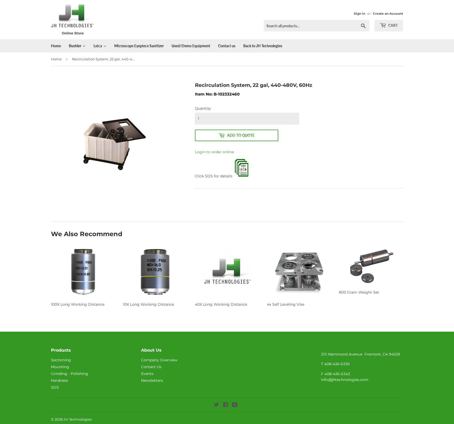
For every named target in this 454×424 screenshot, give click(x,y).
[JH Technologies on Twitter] (216, 405)
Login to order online (214, 152)
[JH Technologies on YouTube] (235, 405)
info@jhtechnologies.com (344, 379)
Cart (393, 25)
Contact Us (151, 366)
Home (56, 59)
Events (147, 373)
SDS (55, 387)
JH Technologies (78, 419)
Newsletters (152, 380)
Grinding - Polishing (69, 373)
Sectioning (61, 360)
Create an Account (388, 13)
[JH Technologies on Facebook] (225, 405)
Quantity (203, 108)
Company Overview (159, 360)
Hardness (59, 380)
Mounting (60, 366)
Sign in (359, 13)
